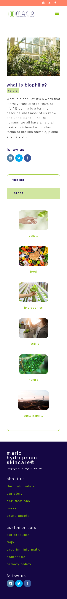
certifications (18, 501)
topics (18, 180)
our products (18, 535)
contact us (16, 557)
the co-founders (21, 486)
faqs (10, 542)
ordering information (25, 549)
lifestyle (33, 344)
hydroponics (33, 308)
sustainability (34, 416)
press (12, 508)
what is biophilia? (27, 85)
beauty (34, 235)
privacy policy (19, 564)
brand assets (18, 516)
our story (15, 493)
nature (12, 90)
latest (17, 193)
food (33, 272)
